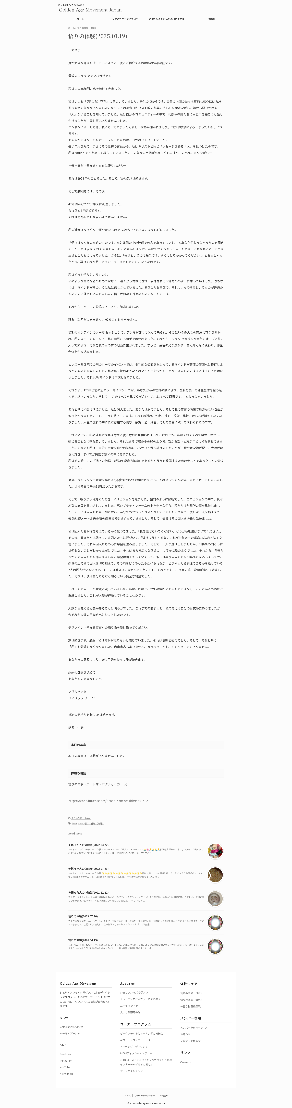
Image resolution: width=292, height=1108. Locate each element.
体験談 (211, 19)
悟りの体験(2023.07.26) (83, 916)
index (80, 823)
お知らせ (185, 1034)
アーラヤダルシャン (131, 1071)
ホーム (80, 19)
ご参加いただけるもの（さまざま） (168, 19)
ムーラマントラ (129, 1005)
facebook (65, 1054)
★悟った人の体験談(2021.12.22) (88, 892)
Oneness (185, 1062)
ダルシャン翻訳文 (190, 1040)
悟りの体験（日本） (191, 993)
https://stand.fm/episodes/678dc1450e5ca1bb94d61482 (108, 800)
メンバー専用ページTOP (194, 1027)
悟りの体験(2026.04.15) (83, 940)
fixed (74, 823)
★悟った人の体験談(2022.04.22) (88, 845)
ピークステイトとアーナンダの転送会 (141, 1033)
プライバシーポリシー (145, 1095)
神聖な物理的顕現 (190, 1006)
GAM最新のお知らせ (71, 1026)
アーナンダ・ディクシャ (134, 1046)
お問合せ (163, 1095)
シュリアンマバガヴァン (134, 992)
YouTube (65, 1067)
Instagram (66, 1060)
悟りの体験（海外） (81, 818)
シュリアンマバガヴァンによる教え (140, 999)
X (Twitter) (66, 1073)
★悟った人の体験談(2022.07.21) (88, 869)
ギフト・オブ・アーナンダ (135, 1040)
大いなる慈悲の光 (130, 1012)
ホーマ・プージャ (70, 1033)
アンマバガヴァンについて (124, 19)
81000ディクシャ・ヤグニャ (136, 1053)
